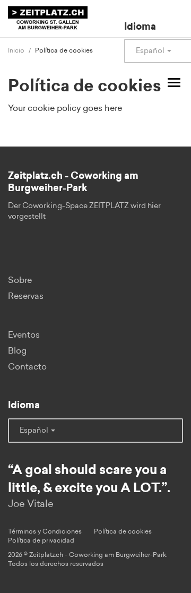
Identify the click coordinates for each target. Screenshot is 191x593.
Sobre (20, 280)
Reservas (26, 296)
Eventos (24, 335)
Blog (17, 351)
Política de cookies (123, 531)
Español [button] (35, 430)
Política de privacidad (41, 540)
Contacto (27, 367)
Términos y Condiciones (45, 531)
